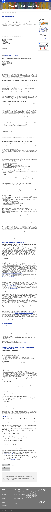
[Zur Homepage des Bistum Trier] (47, 0)
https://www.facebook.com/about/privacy (12, 288)
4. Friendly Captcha (7, 323)
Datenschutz (14, 12)
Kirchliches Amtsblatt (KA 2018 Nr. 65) (21, 27)
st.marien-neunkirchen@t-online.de (8, 453)
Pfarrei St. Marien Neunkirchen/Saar (7, 12)
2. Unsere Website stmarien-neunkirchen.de (13, 156)
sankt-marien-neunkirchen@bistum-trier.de (11, 44)
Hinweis (27, 489)
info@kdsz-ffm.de (13, 459)
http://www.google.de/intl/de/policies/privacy (20, 312)
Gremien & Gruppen (23, 10)
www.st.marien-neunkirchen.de (10, 45)
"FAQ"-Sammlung (41, 31)
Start (4, 10)
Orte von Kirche (31, 10)
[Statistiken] (6, 470)
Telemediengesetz (29, 28)
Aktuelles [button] (9, 10)
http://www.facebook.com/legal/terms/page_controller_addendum (12, 273)
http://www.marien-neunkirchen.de (12, 285)
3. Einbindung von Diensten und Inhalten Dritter (14, 242)
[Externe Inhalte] (6, 467)
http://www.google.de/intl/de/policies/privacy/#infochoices (24, 313)
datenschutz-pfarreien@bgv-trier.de (8, 68)
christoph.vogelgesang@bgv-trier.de (9, 67)
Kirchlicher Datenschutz (42, 20)
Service (3, 489)
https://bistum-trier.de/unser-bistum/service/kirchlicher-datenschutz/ (12, 69)
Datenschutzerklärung (8, 16)
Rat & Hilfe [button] (46, 10)
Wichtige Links (17, 489)
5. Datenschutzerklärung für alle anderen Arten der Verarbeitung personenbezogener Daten (18, 348)
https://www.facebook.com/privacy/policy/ (8, 276)
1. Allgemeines (5, 18)
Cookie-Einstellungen (6, 463)
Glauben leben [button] (39, 10)
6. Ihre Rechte (5, 416)
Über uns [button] (15, 10)
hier (25, 342)
